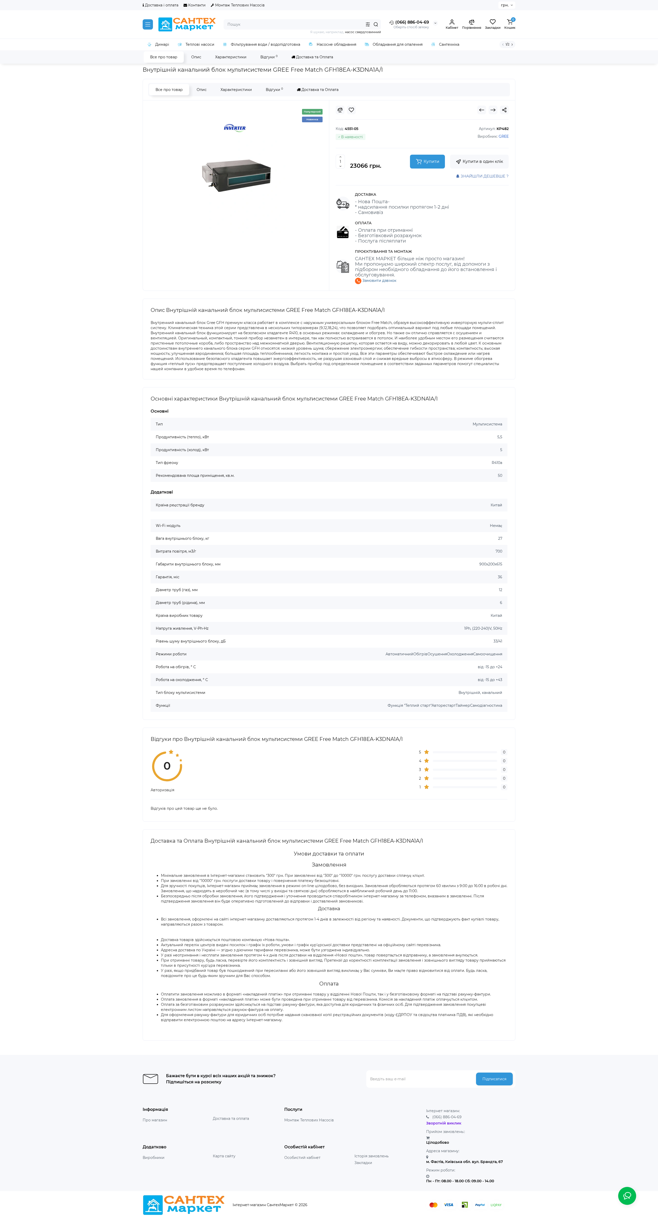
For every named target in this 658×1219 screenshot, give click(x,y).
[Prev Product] (481, 110)
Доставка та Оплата (314, 57)
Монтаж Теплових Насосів (239, 5)
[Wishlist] (351, 110)
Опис (196, 57)
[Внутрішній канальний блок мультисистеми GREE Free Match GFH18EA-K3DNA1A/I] (236, 170)
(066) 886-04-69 (411, 22)
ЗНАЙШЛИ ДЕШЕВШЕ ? (484, 176)
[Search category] (368, 24)
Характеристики (230, 57)
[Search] (376, 24)
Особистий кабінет (302, 1157)
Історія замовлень (371, 1156)
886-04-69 (447, 1117)
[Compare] (340, 110)
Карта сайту (224, 1156)
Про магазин (155, 1120)
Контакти (196, 5)
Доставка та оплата (231, 1118)
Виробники (153, 1157)
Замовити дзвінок (378, 280)
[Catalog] (148, 24)
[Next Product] (493, 110)
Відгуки (269, 56)
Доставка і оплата (161, 5)
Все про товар (163, 57)
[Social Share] (504, 110)
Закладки (363, 1162)
